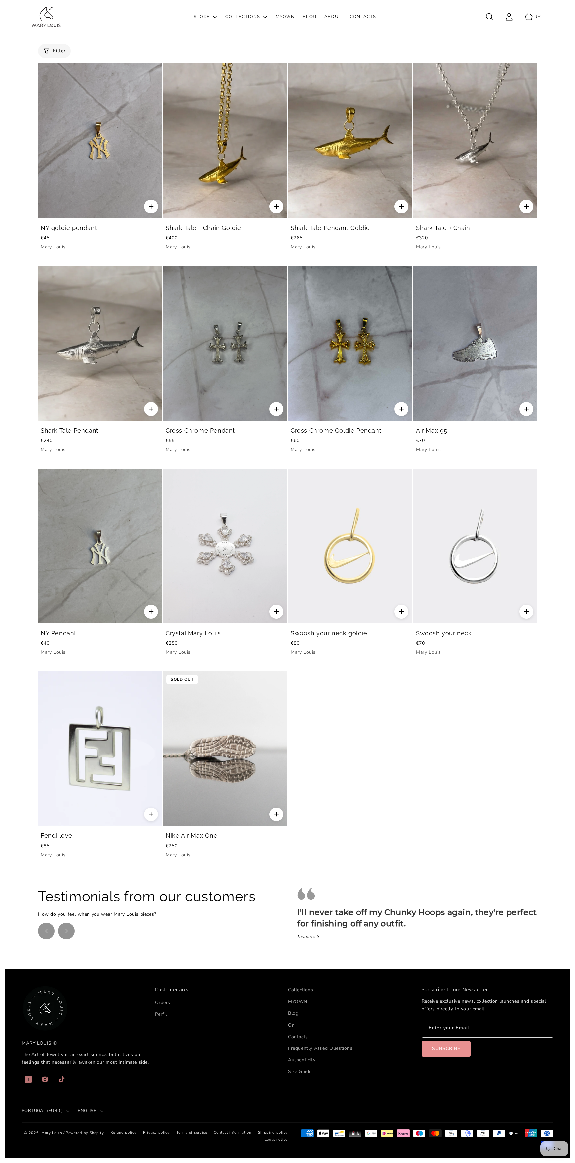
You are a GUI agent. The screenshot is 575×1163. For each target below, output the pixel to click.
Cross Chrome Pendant (200, 430)
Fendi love (56, 835)
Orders (163, 1002)
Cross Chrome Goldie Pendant (336, 430)
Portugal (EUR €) (42, 1111)
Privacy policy (156, 1132)
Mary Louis (51, 1132)
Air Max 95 (431, 430)
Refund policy (123, 1132)
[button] (489, 17)
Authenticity (301, 1060)
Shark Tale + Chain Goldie (203, 227)
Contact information (232, 1132)
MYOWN (297, 1001)
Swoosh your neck (444, 633)
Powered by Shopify (85, 1132)
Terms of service (191, 1132)
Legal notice (276, 1139)
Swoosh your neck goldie (329, 633)
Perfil (161, 1014)
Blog (293, 1013)
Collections (300, 990)
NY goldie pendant (69, 227)
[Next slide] (66, 931)
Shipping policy (273, 1132)
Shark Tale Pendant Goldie (330, 227)
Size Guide (300, 1071)
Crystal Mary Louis (193, 633)
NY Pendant (58, 633)
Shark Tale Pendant (69, 430)
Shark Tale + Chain (443, 227)
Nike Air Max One (192, 835)
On (291, 1025)
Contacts (298, 1037)
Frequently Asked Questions (320, 1048)
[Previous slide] (46, 931)
